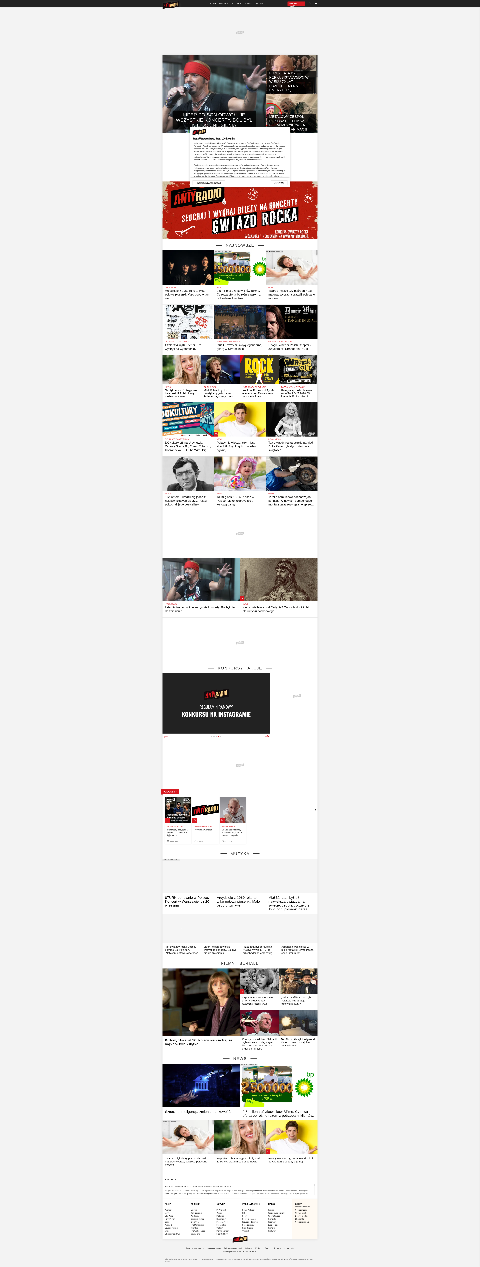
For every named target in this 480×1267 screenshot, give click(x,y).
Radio (271, 1204)
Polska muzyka (251, 1204)
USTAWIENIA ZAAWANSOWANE (209, 183)
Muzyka (240, 853)
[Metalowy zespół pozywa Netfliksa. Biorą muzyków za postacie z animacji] (291, 113)
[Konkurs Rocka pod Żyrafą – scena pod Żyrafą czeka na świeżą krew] (259, 369)
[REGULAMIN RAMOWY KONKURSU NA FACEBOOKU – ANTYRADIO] (216, 703)
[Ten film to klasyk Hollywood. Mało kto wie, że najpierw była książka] (298, 1023)
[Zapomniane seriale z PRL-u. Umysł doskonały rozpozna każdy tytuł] (259, 981)
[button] (211, 736)
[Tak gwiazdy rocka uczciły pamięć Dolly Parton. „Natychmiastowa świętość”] (292, 419)
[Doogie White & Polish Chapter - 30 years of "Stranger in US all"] (292, 322)
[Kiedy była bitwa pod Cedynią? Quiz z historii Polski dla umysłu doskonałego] (279, 579)
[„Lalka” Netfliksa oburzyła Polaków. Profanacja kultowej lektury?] (298, 981)
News (220, 287)
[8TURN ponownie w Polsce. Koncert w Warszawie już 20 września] (188, 876)
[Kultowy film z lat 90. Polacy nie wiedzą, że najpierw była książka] (201, 1002)
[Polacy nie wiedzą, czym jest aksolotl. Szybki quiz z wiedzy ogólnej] (240, 419)
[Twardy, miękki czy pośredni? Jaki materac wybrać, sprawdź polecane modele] (292, 267)
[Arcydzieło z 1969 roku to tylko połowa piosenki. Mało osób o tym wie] (188, 267)
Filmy (168, 1204)
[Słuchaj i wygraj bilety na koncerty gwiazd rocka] (240, 210)
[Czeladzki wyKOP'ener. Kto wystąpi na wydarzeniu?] (188, 322)
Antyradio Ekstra (203, 826)
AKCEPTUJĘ (279, 183)
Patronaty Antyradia (177, 342)
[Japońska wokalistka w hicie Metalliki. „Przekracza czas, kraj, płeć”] (298, 928)
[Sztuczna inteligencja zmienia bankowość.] (201, 1085)
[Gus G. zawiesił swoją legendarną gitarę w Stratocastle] (240, 322)
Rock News (171, 287)
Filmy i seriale (240, 963)
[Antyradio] (170, 5)
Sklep (298, 1204)
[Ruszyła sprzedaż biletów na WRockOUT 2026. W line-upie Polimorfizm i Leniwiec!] (298, 369)
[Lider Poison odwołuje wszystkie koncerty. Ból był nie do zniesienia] (214, 94)
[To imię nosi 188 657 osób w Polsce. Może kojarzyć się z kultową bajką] (240, 474)
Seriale (195, 1204)
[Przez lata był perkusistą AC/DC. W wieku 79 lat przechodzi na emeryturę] (259, 928)
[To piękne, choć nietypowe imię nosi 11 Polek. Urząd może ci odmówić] (181, 369)
